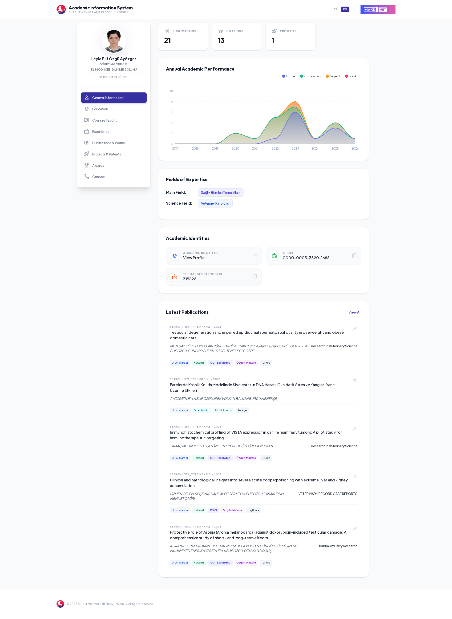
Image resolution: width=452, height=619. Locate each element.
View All (354, 312)
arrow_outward (354, 329)
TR (336, 9)
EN (345, 9)
